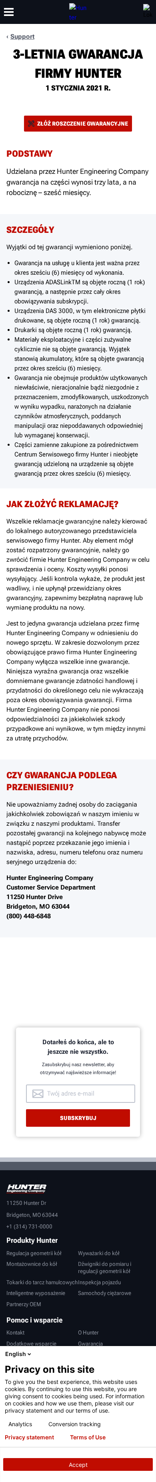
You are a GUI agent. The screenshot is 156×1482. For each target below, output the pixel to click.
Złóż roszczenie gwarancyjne (82, 123)
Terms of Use (88, 1437)
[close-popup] (148, 1354)
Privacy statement (29, 1437)
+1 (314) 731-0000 (29, 1226)
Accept (78, 1464)
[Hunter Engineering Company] (78, 12)
